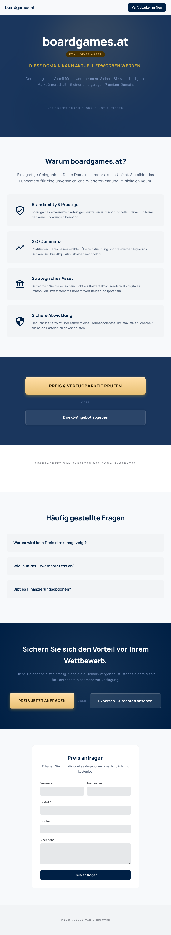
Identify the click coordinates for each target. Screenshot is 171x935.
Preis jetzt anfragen (42, 700)
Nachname (94, 783)
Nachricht (47, 840)
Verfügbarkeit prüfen (147, 7)
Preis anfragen (85, 875)
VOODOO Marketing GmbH (91, 920)
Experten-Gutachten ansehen (125, 700)
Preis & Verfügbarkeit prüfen (85, 386)
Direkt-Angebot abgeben (85, 417)
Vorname (46, 783)
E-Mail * (45, 802)
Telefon (45, 821)
